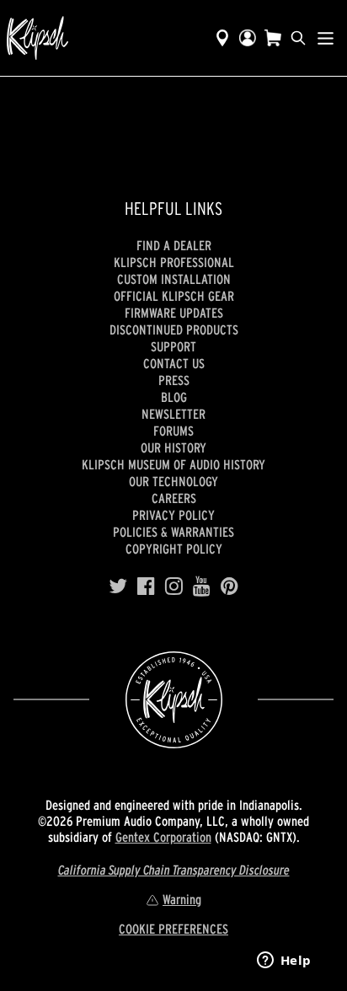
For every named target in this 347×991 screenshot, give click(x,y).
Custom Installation (174, 279)
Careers (174, 498)
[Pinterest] (229, 586)
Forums (173, 430)
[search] (298, 38)
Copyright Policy (173, 548)
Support (173, 346)
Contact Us (174, 363)
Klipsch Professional (174, 262)
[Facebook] (146, 586)
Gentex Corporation (163, 836)
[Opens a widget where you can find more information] (284, 961)
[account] (247, 38)
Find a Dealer (173, 245)
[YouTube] (202, 586)
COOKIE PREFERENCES (173, 928)
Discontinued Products (173, 329)
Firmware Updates (174, 312)
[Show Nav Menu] (325, 38)
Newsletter (173, 413)
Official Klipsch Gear (174, 295)
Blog (174, 396)
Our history (173, 447)
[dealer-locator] (222, 38)
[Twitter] (118, 586)
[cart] (273, 38)
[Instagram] (174, 586)
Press (174, 380)
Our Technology (173, 481)
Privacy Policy (173, 514)
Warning (182, 899)
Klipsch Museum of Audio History (173, 464)
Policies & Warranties (173, 531)
